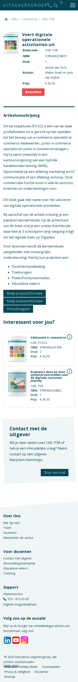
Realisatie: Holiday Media (21, 667)
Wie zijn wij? (11, 523)
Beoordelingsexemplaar (19, 563)
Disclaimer (41, 672)
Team (7, 528)
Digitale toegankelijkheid (19, 604)
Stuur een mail (54, 472)
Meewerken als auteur (18, 538)
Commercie (30, 19)
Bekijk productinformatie (24, 293)
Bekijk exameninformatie (25, 301)
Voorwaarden (51, 667)
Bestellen (33, 92)
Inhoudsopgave (18, 308)
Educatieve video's (15, 568)
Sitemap (9, 677)
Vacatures (10, 533)
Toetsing (9, 573)
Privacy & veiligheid (17, 672)
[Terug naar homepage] (25, 5)
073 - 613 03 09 (18, 599)
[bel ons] (49, 5)
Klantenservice (13, 594)
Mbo (15, 19)
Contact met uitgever (17, 558)
